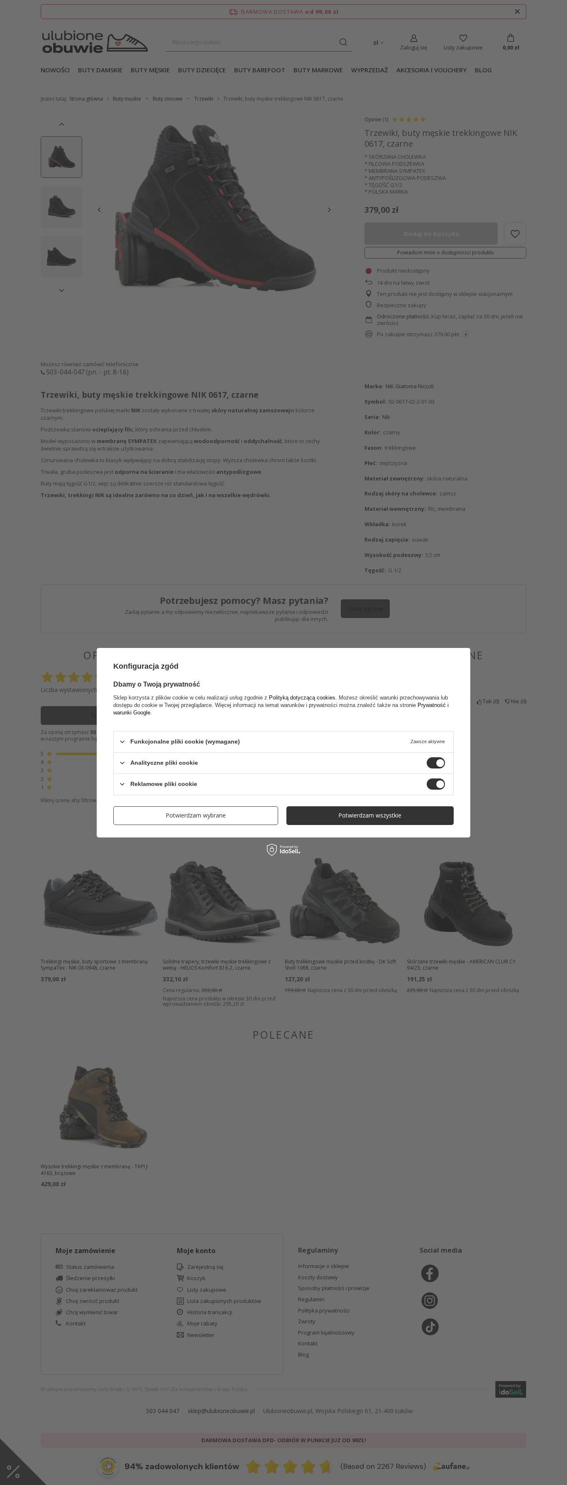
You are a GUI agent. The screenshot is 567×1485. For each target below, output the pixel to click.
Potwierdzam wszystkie (369, 815)
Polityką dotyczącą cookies (302, 697)
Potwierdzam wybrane (196, 815)
